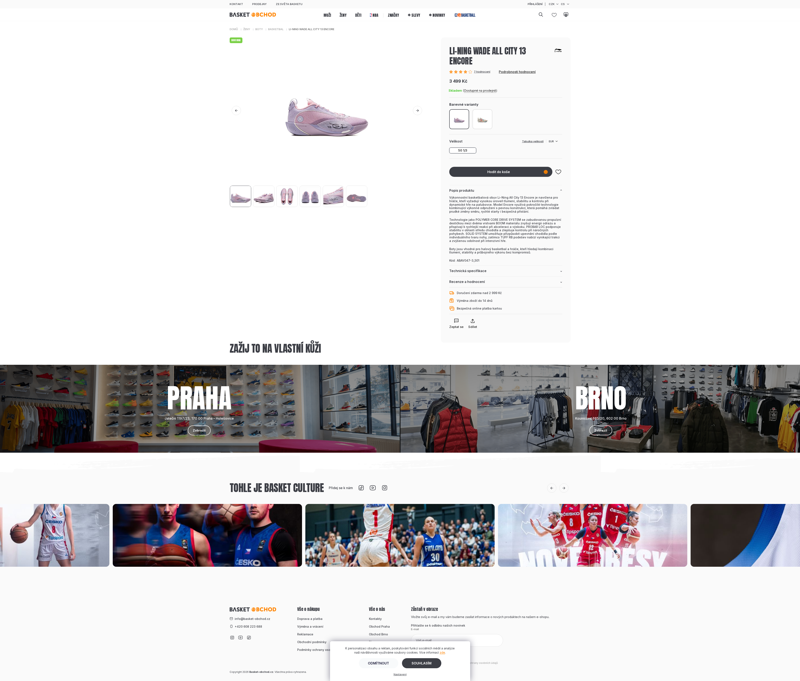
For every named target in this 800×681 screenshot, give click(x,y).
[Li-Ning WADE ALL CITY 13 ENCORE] (482, 119)
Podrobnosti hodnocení (517, 72)
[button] (236, 110)
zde (442, 652)
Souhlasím (421, 663)
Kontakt (236, 4)
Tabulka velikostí (533, 141)
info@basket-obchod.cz (252, 619)
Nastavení (400, 674)
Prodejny (259, 4)
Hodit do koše (498, 172)
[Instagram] (384, 488)
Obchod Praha (379, 626)
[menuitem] (327, 14)
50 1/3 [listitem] (462, 150)
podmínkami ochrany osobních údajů (475, 662)
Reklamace (305, 634)
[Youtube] (373, 488)
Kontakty (375, 619)
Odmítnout (378, 663)
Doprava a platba (310, 619)
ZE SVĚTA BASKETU (289, 4)
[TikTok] (361, 488)
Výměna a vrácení (310, 626)
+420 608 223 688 (248, 626)
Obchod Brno (378, 634)
